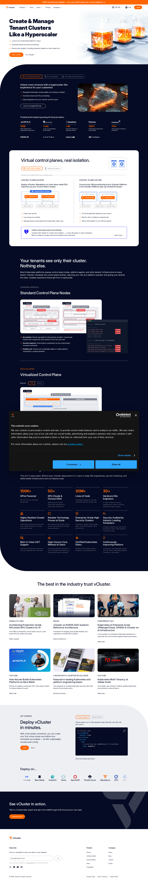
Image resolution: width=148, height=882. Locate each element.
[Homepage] (15, 838)
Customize (71, 464)
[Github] (21, 867)
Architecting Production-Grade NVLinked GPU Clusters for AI (25, 626)
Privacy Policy (30, 863)
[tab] (31, 76)
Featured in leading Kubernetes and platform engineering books (71, 680)
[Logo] (10, 7)
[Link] (29, 605)
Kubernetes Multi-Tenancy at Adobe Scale (113, 680)
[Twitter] (10, 867)
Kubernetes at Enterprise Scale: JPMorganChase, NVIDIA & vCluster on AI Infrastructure (118, 628)
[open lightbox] (61, 316)
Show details (124, 455)
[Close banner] (136, 415)
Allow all (116, 464)
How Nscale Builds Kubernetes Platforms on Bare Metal (25, 680)
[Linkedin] (14, 867)
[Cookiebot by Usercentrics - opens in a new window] (118, 415)
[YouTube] (18, 867)
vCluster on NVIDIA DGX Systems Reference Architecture (71, 626)
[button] (23, 7)
